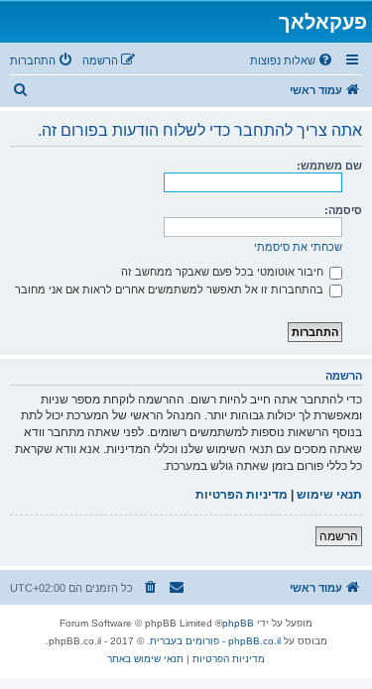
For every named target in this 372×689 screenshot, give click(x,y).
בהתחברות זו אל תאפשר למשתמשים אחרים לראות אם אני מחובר (170, 289)
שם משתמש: (329, 166)
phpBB (238, 623)
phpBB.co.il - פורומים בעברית (215, 640)
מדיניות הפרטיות (241, 495)
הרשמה (338, 536)
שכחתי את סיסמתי (298, 247)
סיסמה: (343, 210)
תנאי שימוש (329, 495)
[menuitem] (292, 60)
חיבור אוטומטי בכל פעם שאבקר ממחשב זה (223, 272)
